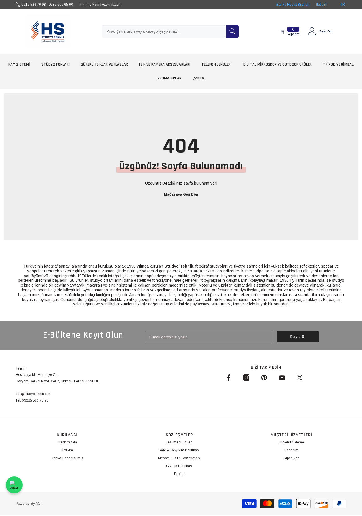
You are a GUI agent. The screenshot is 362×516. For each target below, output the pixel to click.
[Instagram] (246, 377)
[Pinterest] (264, 377)
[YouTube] (282, 377)
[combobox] (164, 31)
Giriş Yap (325, 31)
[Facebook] (228, 377)
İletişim (321, 4)
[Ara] (170, 31)
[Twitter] (300, 377)
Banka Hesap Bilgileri (292, 4)
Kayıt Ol (298, 337)
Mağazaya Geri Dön (181, 194)
